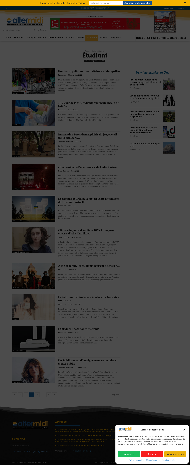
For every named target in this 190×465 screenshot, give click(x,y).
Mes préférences (175, 454)
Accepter (129, 454)
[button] (184, 429)
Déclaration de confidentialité (157, 460)
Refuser (152, 454)
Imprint (172, 460)
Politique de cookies (136, 460)
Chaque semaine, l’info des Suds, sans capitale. (63, 3)
